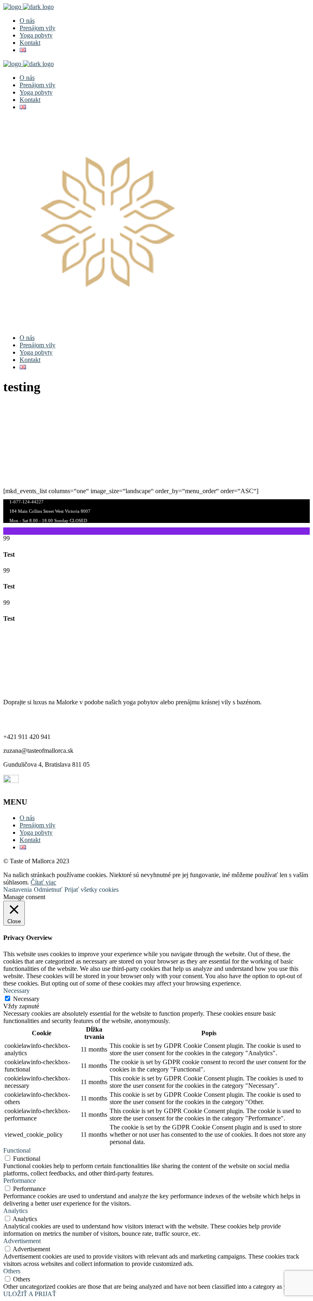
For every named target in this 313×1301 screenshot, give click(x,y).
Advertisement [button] (22, 1240)
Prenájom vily (37, 825)
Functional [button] (17, 1150)
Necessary (26, 998)
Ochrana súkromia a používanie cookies (54, 667)
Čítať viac (43, 882)
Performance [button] (19, 1180)
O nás (27, 817)
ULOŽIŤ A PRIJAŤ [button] (29, 1293)
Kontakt (30, 839)
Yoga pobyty (36, 832)
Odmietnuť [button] (48, 889)
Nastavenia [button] (17, 889)
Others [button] (11, 1271)
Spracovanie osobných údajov (42, 653)
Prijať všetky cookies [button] (91, 889)
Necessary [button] (16, 990)
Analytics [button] (15, 1210)
